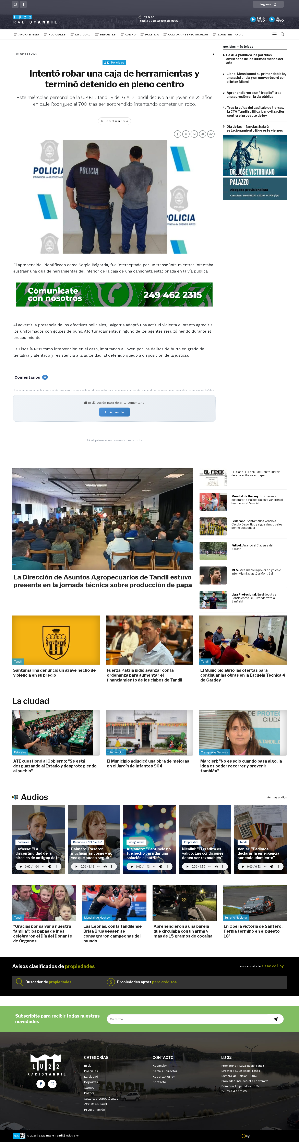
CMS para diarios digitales (268, 1136)
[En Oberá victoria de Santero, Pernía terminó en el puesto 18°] (255, 903)
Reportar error (164, 1076)
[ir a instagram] (52, 1084)
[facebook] (23, 4)
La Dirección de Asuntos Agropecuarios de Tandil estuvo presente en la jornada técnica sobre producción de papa (102, 581)
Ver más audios (277, 797)
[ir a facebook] (40, 1084)
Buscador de (48, 982)
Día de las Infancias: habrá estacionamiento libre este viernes (255, 128)
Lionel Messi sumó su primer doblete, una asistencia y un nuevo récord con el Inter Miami (256, 78)
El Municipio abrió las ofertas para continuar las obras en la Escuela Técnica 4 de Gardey (242, 675)
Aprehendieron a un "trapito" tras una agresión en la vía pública (254, 95)
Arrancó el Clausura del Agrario (252, 547)
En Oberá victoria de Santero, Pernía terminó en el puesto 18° (253, 931)
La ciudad (83, 34)
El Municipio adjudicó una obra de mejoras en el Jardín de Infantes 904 (148, 763)
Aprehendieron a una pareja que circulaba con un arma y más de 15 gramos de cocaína (183, 931)
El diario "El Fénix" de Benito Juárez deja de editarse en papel (255, 473)
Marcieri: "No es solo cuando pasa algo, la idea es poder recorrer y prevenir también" (241, 766)
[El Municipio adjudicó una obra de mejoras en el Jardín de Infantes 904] (149, 732)
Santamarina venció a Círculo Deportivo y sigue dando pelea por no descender (257, 524)
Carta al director (165, 1071)
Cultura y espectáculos (188, 34)
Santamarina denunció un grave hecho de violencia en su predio (54, 673)
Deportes (108, 34)
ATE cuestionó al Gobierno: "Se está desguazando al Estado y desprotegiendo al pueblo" (55, 766)
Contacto (159, 1082)
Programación (94, 1109)
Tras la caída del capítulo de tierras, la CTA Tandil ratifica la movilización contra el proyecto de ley (255, 112)
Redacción (160, 1065)
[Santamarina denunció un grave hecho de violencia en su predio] (56, 640)
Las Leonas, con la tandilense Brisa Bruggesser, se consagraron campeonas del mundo (112, 933)
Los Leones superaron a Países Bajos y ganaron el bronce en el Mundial (257, 500)
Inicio (88, 1065)
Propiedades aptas (147, 982)
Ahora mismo (29, 34)
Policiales (57, 34)
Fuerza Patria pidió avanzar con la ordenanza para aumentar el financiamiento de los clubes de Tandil (144, 675)
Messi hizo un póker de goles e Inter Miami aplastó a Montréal (256, 571)
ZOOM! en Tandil (230, 34)
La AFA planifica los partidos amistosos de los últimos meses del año (254, 59)
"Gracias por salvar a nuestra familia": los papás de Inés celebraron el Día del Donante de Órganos (42, 933)
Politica (152, 34)
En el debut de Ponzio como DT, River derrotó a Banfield (253, 598)
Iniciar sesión (114, 412)
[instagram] (15, 4)
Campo (130, 34)
